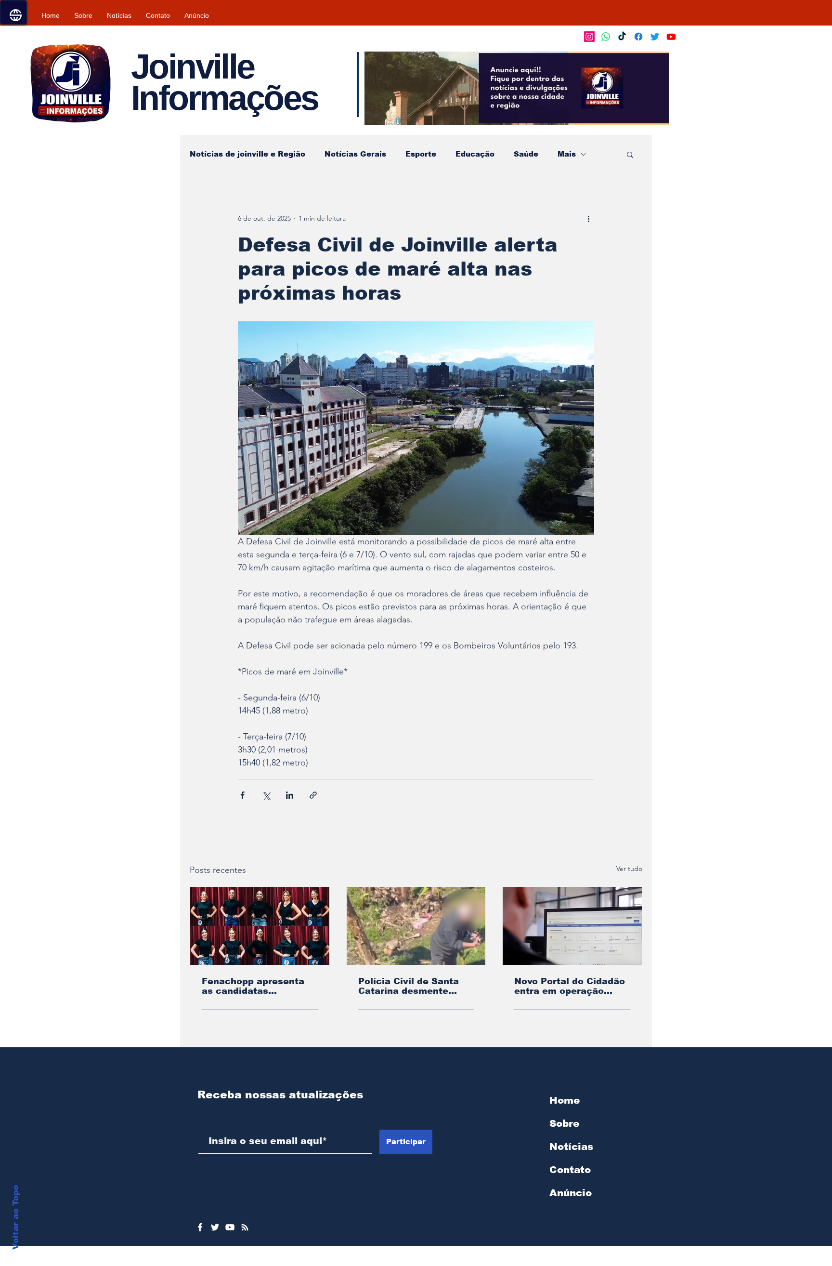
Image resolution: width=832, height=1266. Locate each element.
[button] (516, 88)
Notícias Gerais (355, 154)
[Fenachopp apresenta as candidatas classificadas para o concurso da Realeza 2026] (259, 926)
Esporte (420, 154)
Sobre (564, 1123)
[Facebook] (638, 36)
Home (564, 1100)
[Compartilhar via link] (313, 795)
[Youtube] (671, 36)
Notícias (571, 1146)
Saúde (526, 154)
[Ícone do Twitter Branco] (215, 1227)
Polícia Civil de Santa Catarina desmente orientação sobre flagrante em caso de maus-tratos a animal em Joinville (408, 986)
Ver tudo (629, 868)
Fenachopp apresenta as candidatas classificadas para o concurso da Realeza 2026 (253, 986)
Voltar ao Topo (15, 1217)
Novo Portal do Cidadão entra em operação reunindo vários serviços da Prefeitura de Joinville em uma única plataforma (569, 986)
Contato (570, 1169)
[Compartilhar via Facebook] (242, 795)
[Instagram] (589, 36)
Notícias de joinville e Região (247, 154)
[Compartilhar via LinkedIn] (289, 795)
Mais (567, 154)
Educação (474, 154)
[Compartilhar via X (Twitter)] (266, 795)
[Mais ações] (588, 218)
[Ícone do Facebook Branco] (200, 1227)
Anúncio (570, 1192)
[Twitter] (655, 36)
